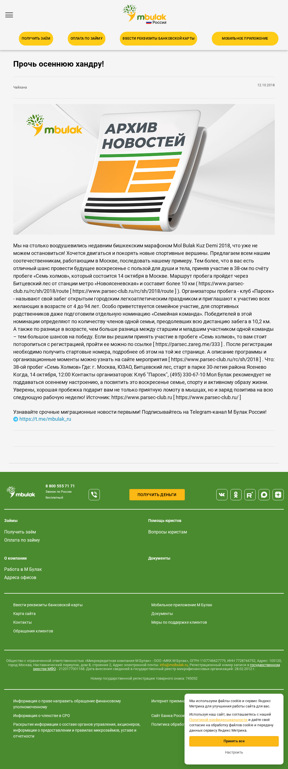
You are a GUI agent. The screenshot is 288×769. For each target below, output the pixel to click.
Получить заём (36, 38)
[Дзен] (278, 494)
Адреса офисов (20, 577)
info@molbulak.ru (174, 665)
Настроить (234, 752)
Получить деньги (157, 494)
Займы (11, 520)
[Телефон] (94, 494)
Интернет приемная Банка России (182, 701)
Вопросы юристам (167, 532)
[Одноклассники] (236, 494)
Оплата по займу (87, 38)
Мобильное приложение (245, 38)
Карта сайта (24, 613)
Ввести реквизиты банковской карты (158, 38)
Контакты (22, 622)
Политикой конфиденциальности (218, 720)
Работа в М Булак (23, 569)
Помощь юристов (164, 520)
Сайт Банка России (169, 715)
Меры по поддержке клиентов (179, 622)
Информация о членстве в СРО (41, 715)
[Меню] (9, 15)
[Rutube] (250, 494)
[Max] (264, 494)
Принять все (234, 741)
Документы (159, 558)
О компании (15, 558)
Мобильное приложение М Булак (181, 605)
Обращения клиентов (33, 631)
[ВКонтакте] (222, 494)
